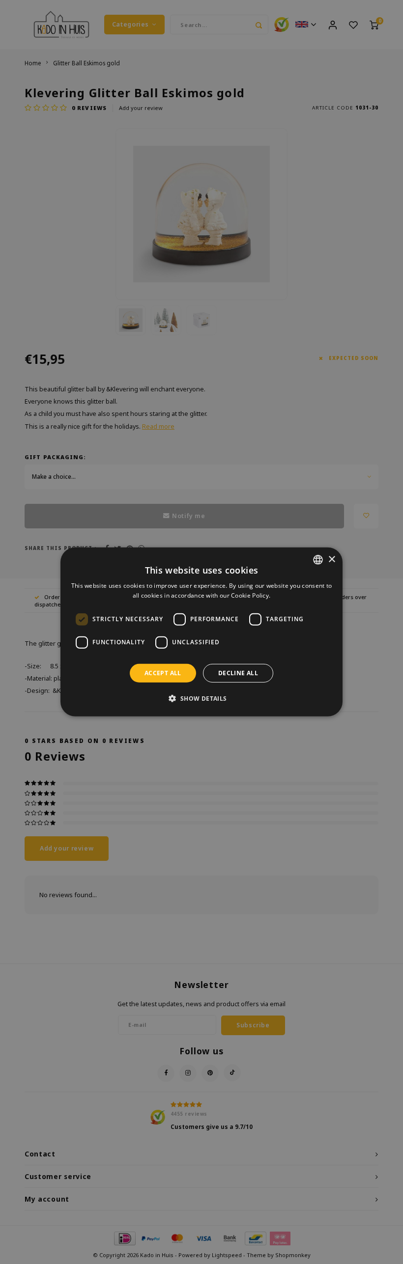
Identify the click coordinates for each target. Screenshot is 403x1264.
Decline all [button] (238, 673)
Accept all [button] (162, 673)
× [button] (331, 559)
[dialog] (201, 632)
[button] (201, 698)
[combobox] (318, 560)
